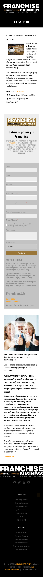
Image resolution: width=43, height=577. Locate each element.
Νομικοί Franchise (21, 513)
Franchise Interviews (21, 539)
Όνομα (8, 175)
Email (8, 166)
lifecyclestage (10, 242)
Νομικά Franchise (21, 550)
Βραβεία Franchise (21, 510)
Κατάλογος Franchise (21, 500)
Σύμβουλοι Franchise (21, 507)
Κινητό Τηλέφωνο (12, 194)
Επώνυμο (9, 184)
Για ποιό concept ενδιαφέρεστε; (16, 203)
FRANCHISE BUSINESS (24, 564)
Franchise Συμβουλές (21, 543)
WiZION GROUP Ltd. (12, 570)
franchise (13, 143)
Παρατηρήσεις (10, 230)
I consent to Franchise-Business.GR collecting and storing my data (19, 225)
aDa (21, 517)
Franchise (20, 91)
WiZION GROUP (21, 520)
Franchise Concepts (21, 536)
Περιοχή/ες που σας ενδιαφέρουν (16, 212)
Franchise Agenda (21, 533)
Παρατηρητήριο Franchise (21, 546)
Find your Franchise (21, 503)
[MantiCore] (21, 471)
